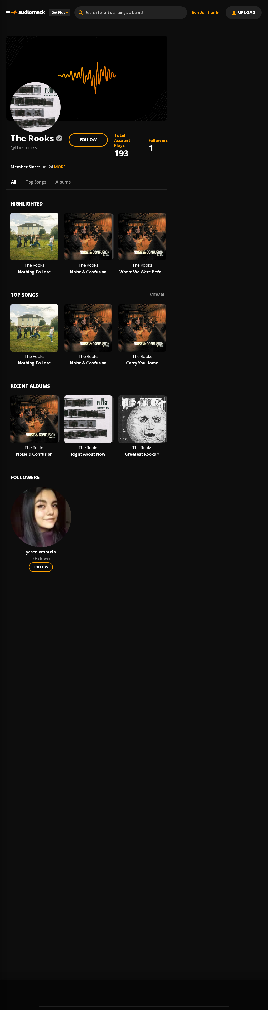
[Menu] (8, 12)
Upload (247, 12)
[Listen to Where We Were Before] (142, 236)
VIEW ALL (159, 295)
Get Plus (59, 12)
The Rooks (34, 265)
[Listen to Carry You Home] (142, 328)
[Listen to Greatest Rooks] (142, 419)
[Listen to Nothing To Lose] (34, 236)
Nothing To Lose (34, 272)
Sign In (213, 12)
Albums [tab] (62, 182)
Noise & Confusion (88, 272)
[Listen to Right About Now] (88, 419)
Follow (88, 139)
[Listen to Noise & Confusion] (88, 236)
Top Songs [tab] (36, 182)
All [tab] (13, 182)
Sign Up (197, 12)
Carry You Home (142, 363)
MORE (59, 167)
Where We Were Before (142, 272)
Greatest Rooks (140, 454)
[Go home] (27, 12)
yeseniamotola (41, 552)
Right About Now (88, 454)
